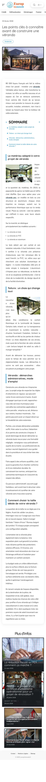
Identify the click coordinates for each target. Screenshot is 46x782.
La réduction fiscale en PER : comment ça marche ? (21, 664)
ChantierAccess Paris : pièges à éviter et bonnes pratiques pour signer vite (23, 741)
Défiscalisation (10, 660)
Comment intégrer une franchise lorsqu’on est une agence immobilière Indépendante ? (22, 719)
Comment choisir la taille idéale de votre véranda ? (23, 145)
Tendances (8, 41)
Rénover (10, 683)
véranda (36, 86)
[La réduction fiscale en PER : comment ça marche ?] (23, 654)
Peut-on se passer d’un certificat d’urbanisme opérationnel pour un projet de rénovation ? (20, 690)
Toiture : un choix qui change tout (20, 133)
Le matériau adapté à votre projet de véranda (21, 128)
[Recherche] (34, 5)
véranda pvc (11, 197)
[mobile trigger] (4, 5)
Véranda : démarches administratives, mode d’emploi (22, 139)
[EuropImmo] (15, 5)
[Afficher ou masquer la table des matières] (33, 122)
